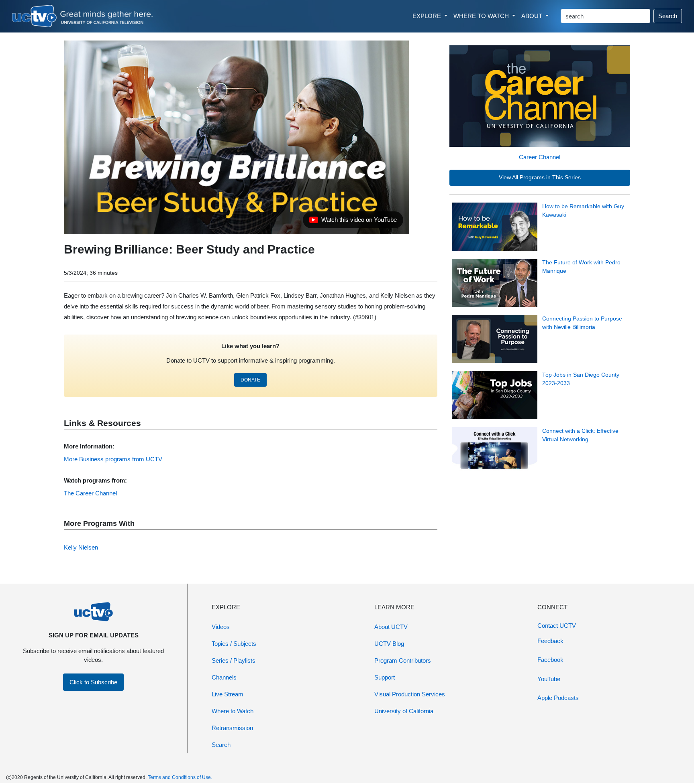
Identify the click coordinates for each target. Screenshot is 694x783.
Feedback (550, 640)
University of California (403, 711)
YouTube (548, 678)
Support (384, 677)
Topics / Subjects (234, 643)
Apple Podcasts (558, 697)
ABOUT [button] (532, 15)
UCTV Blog (389, 643)
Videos (221, 626)
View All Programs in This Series (540, 177)
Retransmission (232, 727)
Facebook (550, 659)
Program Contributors (402, 660)
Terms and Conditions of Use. (180, 777)
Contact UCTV (556, 625)
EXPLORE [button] (427, 15)
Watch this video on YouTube (353, 221)
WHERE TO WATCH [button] (481, 15)
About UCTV (391, 626)
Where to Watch (232, 711)
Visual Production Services (409, 694)
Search (667, 15)
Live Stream (227, 694)
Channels (224, 677)
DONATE (250, 380)
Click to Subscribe (93, 682)
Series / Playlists (233, 660)
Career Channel (539, 157)
